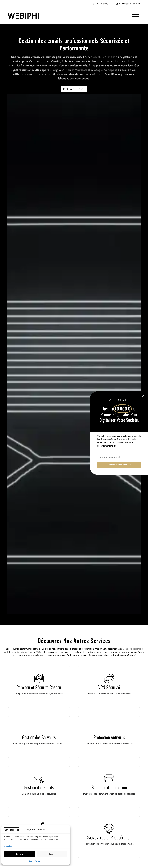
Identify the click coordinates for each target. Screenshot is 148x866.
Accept (20, 854)
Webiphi (96, 57)
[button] (143, 396)
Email (100, 453)
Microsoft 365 (83, 70)
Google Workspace (105, 70)
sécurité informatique (22, 652)
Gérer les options (11, 846)
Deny (52, 854)
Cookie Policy (34, 861)
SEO (38, 652)
